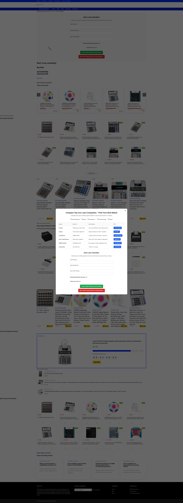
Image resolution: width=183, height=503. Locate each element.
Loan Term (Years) (74, 270)
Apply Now (117, 239)
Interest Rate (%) (74, 265)
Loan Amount (73, 259)
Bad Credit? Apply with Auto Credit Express (91, 290)
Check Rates (118, 228)
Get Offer (117, 231)
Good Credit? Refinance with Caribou (91, 286)
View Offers (117, 246)
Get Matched (118, 243)
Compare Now (118, 235)
